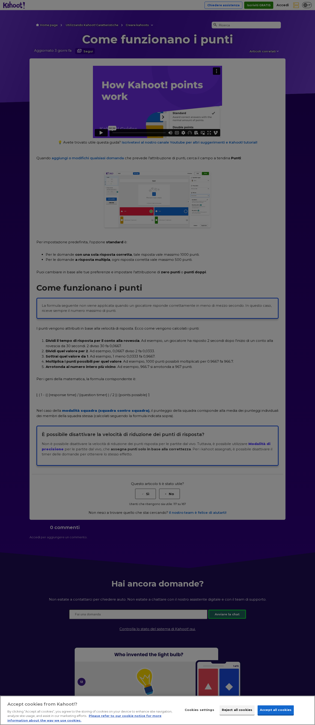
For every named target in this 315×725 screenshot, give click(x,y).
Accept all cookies (275, 710)
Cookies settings (199, 710)
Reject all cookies (237, 710)
